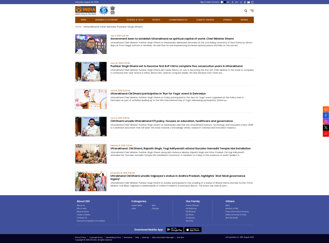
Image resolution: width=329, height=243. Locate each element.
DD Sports (190, 217)
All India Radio (232, 217)
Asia (154, 205)
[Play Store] (174, 229)
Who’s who (82, 208)
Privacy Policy (80, 237)
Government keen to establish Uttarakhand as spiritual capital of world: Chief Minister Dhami (172, 38)
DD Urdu (189, 221)
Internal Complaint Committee (91, 221)
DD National (191, 208)
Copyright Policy (96, 237)
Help (137, 237)
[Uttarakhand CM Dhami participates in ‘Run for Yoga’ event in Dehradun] (91, 98)
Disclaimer (128, 237)
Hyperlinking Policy (113, 237)
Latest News (136, 205)
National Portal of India (236, 214)
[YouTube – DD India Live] (248, 2)
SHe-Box (180, 237)
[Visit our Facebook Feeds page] (326, 115)
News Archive (83, 211)
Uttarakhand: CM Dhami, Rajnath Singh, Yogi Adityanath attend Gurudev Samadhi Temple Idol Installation (181, 148)
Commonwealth (178, 19)
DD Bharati (190, 211)
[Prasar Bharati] (104, 10)
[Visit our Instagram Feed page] (326, 121)
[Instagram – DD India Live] (252, 2)
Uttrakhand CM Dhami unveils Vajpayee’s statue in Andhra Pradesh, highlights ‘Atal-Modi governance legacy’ (178, 177)
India (83, 19)
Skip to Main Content (209, 2)
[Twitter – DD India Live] (241, 2)
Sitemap (145, 237)
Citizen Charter (83, 214)
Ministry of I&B (232, 208)
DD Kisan (190, 214)
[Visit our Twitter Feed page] (326, 128)
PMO (228, 205)
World (244, 19)
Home (78, 26)
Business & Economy (106, 19)
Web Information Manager (163, 237)
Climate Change (205, 19)
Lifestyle (155, 208)
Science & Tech (135, 19)
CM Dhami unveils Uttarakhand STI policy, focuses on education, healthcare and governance (172, 121)
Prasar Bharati (192, 205)
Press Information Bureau (237, 211)
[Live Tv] (326, 109)
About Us (81, 205)
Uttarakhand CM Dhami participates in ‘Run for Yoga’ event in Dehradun (158, 93)
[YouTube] (326, 134)
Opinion (227, 19)
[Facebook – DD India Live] (244, 2)
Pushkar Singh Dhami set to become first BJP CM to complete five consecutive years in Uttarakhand (177, 66)
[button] (245, 10)
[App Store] (193, 229)
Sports (156, 19)
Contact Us (82, 217)
